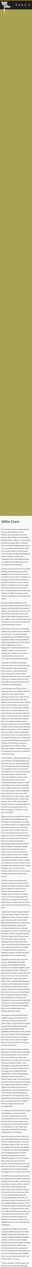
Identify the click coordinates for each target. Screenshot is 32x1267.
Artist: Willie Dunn (18, 513)
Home (10, 513)
